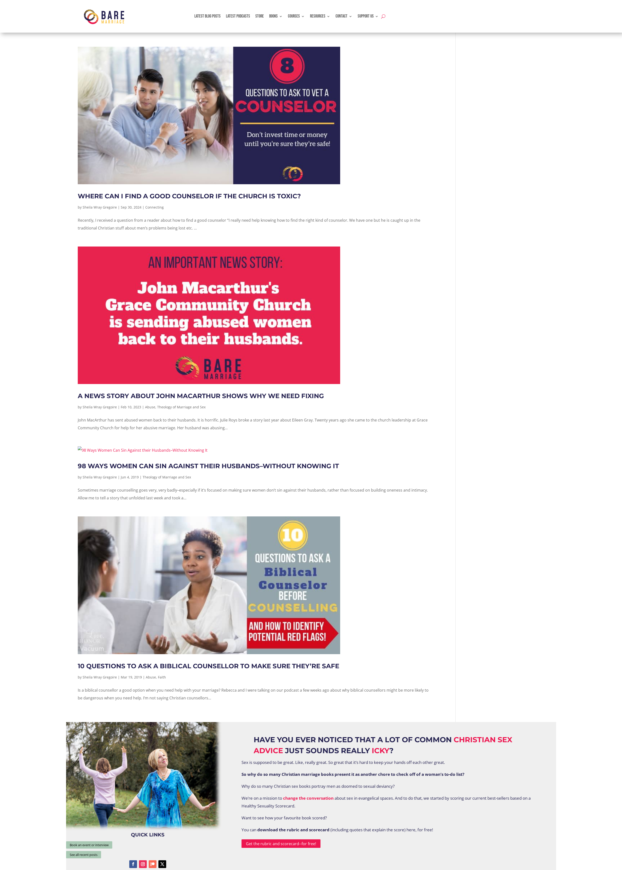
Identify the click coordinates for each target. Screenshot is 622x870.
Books (273, 16)
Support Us (366, 16)
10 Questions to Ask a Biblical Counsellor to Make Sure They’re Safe (208, 666)
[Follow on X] (162, 864)
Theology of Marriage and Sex (181, 407)
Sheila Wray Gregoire (100, 207)
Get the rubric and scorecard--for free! (281, 843)
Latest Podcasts (238, 16)
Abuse (150, 407)
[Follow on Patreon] (152, 864)
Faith (162, 677)
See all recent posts (83, 854)
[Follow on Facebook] (133, 864)
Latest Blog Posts (207, 16)
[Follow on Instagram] (143, 864)
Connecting (154, 207)
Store (259, 16)
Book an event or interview (89, 845)
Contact (341, 16)
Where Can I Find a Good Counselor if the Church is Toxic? (189, 196)
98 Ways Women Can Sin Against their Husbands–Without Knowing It (208, 466)
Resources (317, 16)
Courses (294, 16)
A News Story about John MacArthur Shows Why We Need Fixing (201, 396)
